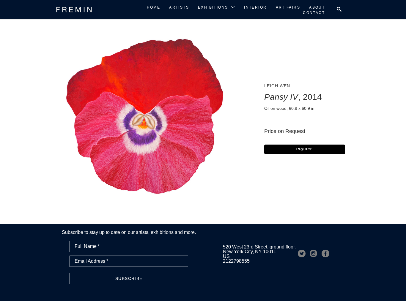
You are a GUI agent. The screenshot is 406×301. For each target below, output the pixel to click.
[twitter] (302, 253)
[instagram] (313, 253)
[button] (216, 7)
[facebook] (325, 253)
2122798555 (236, 261)
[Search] (339, 9)
